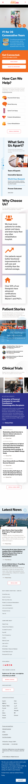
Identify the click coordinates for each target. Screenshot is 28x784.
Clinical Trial (8, 423)
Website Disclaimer (6, 729)
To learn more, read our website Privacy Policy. (12, 774)
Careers (4, 637)
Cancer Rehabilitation (14, 123)
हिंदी (14, 713)
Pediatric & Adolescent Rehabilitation (10, 602)
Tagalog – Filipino (6, 705)
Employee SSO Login (7, 654)
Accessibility (5, 734)
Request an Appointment (14, 66)
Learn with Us (5, 643)
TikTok (11, 665)
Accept (20, 780)
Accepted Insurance (7, 629)
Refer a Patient (14, 61)
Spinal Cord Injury (13, 110)
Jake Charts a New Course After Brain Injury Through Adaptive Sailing (12, 531)
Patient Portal (5, 624)
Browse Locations (9, 679)
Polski (15, 701)
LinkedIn (7, 665)
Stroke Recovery (12, 104)
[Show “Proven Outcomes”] (2, 168)
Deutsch (4, 717)
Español (4, 701)
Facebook (3, 665)
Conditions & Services (7, 92)
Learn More (10, 192)
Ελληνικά (16, 715)
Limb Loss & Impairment (7, 608)
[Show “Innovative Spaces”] (2, 162)
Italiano (3, 713)
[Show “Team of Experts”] (3, 160)
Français (4, 715)
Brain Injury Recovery (7, 599)
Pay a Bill (4, 632)
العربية (15, 705)
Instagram (9, 665)
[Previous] (3, 337)
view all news (14, 583)
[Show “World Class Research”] (3, 165)
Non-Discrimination (6, 737)
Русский (4, 708)
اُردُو (3, 710)
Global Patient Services (7, 651)
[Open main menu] (3, 2)
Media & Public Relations (7, 626)
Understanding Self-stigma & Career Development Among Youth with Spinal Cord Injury (12, 472)
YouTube (5, 665)
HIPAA (3, 731)
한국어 (15, 703)
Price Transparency (6, 635)
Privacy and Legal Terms (7, 726)
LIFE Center (5, 646)
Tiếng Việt (16, 710)
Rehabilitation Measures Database (9, 648)
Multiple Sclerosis (6, 610)
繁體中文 (4, 703)
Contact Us (8, 689)
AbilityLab (14, 2)
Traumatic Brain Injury (14, 98)
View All (4, 613)
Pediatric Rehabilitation (14, 117)
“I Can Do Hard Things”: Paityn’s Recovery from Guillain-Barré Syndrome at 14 (16, 337)
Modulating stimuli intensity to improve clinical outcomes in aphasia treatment (13, 434)
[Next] (3, 340)
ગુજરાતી (15, 708)
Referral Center (5, 640)
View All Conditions (14, 131)
